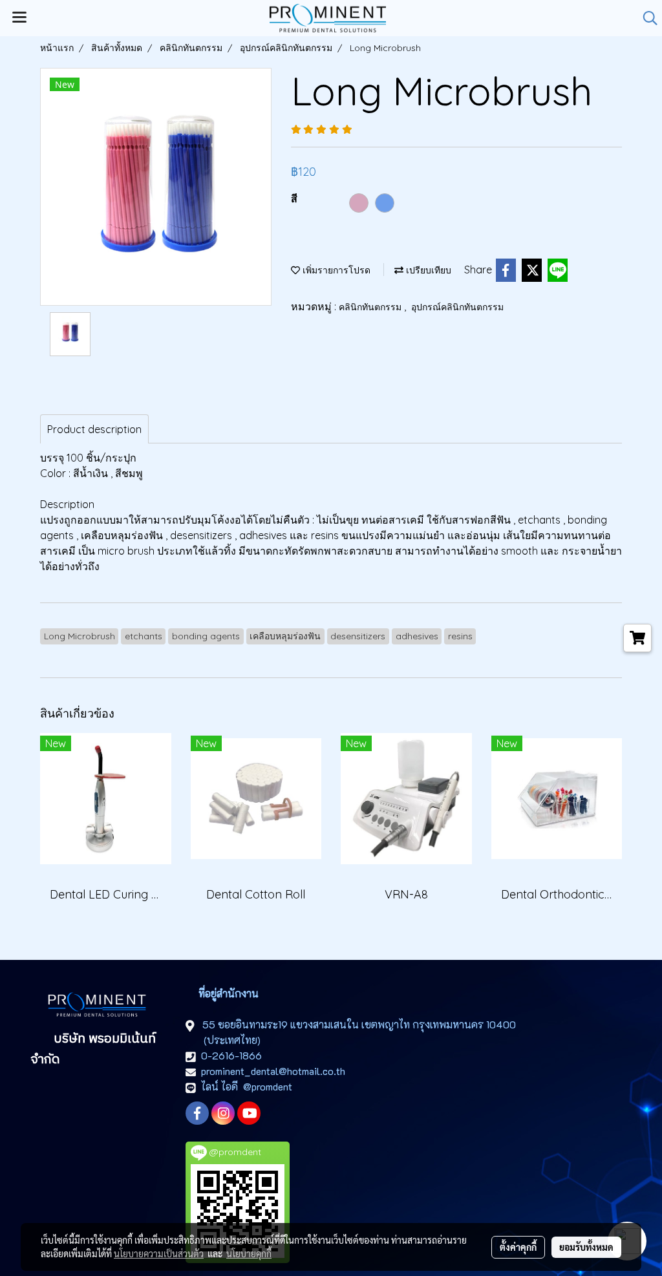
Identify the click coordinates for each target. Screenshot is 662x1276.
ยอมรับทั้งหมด (586, 1247)
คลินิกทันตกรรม (371, 307)
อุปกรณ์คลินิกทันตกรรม (457, 307)
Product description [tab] (94, 429)
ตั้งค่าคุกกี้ (518, 1247)
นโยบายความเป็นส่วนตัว (159, 1253)
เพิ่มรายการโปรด (335, 270)
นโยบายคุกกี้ (249, 1253)
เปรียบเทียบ (427, 270)
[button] (646, 18)
